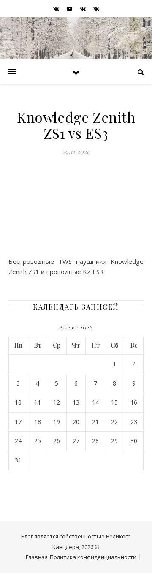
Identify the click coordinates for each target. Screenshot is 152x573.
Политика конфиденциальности (93, 557)
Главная (37, 557)
